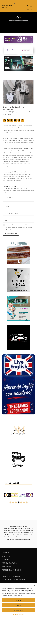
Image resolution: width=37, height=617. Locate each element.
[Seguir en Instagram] (27, 9)
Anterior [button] (6, 495)
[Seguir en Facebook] (27, 5)
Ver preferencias (18, 610)
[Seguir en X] (31, 5)
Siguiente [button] (30, 495)
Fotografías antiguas (20, 112)
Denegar (18, 605)
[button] (34, 585)
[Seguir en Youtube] (31, 9)
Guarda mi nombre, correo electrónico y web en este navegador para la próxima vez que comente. (19, 227)
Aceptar (18, 600)
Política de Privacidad (18, 614)
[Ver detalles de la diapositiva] (14, 495)
